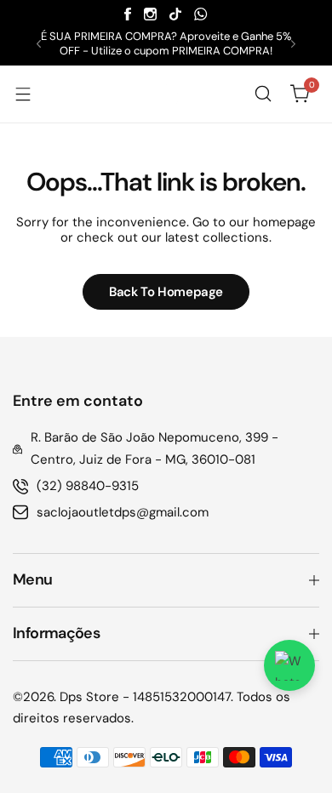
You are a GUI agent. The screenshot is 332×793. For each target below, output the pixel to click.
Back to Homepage (166, 291)
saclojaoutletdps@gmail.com (123, 512)
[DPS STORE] (166, 94)
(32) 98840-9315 (88, 485)
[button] (39, 44)
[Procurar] (263, 93)
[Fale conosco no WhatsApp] (289, 665)
